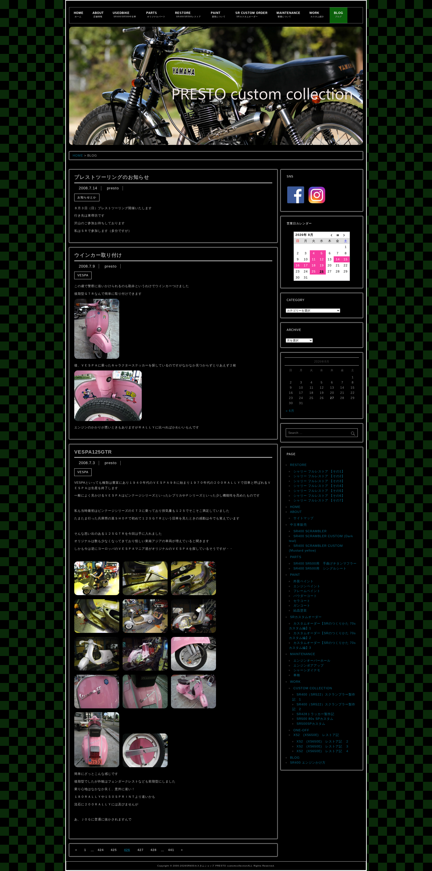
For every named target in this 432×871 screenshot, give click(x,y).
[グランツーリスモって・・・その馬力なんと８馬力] (145, 707)
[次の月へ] (346, 235)
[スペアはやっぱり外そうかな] (108, 420)
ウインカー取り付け (98, 255)
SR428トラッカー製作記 (315, 714)
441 (171, 850)
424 (101, 850)
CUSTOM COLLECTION (312, 688)
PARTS (155, 14)
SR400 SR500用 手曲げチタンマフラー (325, 563)
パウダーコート (305, 596)
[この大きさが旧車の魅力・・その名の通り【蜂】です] (96, 766)
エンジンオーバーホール (312, 660)
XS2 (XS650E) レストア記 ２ (323, 741)
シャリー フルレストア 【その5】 (319, 490)
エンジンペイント (306, 586)
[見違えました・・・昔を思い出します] (193, 707)
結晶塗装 (300, 610)
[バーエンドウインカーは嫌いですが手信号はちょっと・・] (96, 357)
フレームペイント (306, 591)
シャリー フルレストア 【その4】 (319, 486)
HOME (78, 14)
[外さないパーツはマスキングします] (193, 632)
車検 (296, 675)
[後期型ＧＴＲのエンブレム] (145, 594)
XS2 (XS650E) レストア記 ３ (323, 746)
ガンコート (301, 605)
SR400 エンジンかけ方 (308, 762)
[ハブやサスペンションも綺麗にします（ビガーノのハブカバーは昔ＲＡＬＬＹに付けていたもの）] (193, 669)
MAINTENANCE (288, 14)
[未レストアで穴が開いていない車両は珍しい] (193, 594)
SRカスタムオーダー (306, 617)
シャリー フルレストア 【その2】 (319, 476)
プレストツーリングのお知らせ (111, 177)
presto (113, 188)
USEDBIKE (124, 14)
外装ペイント (303, 581)
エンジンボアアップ (308, 665)
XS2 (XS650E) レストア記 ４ (323, 751)
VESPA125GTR (93, 452)
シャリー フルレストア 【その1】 (319, 471)
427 (140, 850)
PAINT (218, 14)
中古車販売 (298, 524)
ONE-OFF (301, 730)
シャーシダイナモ (306, 670)
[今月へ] (338, 235)
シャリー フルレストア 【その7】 (319, 500)
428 (154, 850)
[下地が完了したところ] (96, 669)
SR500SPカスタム (311, 723)
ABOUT (98, 14)
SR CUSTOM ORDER (251, 14)
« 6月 (290, 410)
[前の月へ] (330, 235)
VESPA (82, 275)
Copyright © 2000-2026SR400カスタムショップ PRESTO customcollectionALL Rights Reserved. (216, 865)
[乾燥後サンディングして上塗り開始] (145, 669)
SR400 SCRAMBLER (310, 531)
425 (114, 850)
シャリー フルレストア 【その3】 (319, 481)
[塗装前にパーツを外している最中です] (96, 632)
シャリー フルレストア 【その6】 (319, 495)
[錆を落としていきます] (145, 632)
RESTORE (188, 14)
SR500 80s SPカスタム (315, 718)
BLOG (338, 14)
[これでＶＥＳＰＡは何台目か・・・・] (96, 594)
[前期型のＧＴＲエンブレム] (96, 707)
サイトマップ (303, 518)
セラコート (301, 601)
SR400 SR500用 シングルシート (319, 568)
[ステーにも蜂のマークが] (145, 766)
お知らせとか (86, 197)
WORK (316, 14)
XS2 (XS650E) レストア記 (316, 735)
